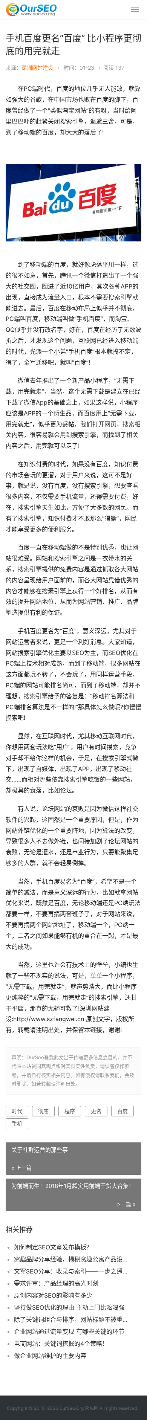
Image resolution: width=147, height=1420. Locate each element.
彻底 (43, 1111)
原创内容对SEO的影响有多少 (53, 1295)
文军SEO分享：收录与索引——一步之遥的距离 (71, 1271)
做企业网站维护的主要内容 (50, 1355)
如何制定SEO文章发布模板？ (53, 1247)
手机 (17, 1123)
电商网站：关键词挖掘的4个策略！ (61, 1343)
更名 (96, 1111)
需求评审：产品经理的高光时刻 (56, 1283)
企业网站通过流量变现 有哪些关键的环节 (69, 1331)
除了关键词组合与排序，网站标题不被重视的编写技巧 (71, 1319)
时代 (17, 1111)
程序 (69, 1111)
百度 (122, 1111)
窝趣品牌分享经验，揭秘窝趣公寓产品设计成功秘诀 (71, 1259)
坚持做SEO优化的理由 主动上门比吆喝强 (69, 1307)
